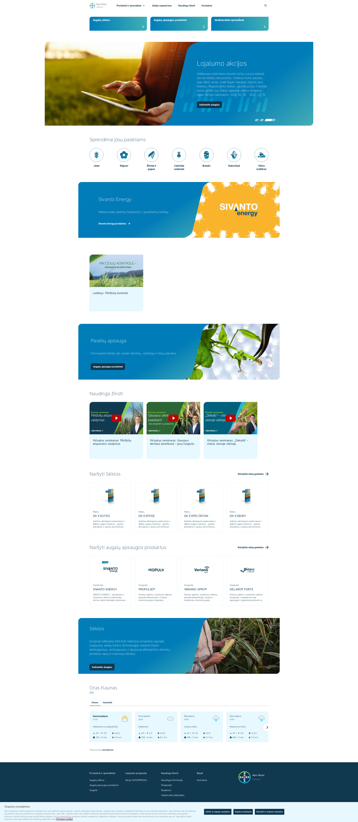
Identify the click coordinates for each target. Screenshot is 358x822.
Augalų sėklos (97, 780)
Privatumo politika (64, 819)
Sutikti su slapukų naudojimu (218, 812)
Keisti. (92, 692)
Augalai (93, 790)
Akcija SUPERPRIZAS (136, 780)
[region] (179, 812)
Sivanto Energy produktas (114, 223)
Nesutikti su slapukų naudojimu (269, 812)
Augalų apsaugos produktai (104, 785)
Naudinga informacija (172, 780)
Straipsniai (166, 785)
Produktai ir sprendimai (131, 5)
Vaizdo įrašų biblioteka (172, 795)
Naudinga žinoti (186, 5)
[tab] (95, 702)
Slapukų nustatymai (243, 812)
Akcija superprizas (162, 5)
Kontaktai (207, 5)
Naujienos (166, 790)
